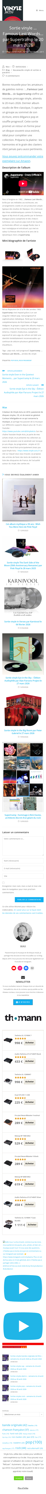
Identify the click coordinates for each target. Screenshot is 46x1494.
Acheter (29, 1042)
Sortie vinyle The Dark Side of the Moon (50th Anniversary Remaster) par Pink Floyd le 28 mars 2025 (23, 565)
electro (34, 1430)
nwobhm (19, 1443)
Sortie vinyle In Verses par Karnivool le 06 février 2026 (23, 623)
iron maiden (19, 1437)
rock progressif (25, 360)
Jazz (30, 1437)
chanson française (15, 1429)
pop (34, 1442)
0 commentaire (13, 76)
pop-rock (14, 360)
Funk (5, 1434)
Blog (8, 70)
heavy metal (29, 1434)
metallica (7, 1443)
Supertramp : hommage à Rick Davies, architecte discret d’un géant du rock (23, 816)
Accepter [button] (18, 1478)
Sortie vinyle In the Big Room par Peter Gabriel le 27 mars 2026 (23, 732)
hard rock (16, 1433)
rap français (8, 1448)
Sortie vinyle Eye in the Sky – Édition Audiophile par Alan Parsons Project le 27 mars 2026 (23, 680)
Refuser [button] (28, 1478)
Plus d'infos (23, 1488)
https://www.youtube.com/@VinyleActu (19, 431)
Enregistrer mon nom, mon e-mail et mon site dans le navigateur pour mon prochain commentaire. (21, 889)
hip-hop (6, 1437)
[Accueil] (3, 52)
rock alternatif (35, 1448)
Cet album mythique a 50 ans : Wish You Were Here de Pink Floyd (23, 525)
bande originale (14, 1425)
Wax (8, 66)
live (38, 1437)
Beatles (32, 1425)
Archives (5, 1411)
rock (20, 1448)
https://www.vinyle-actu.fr (29, 450)
